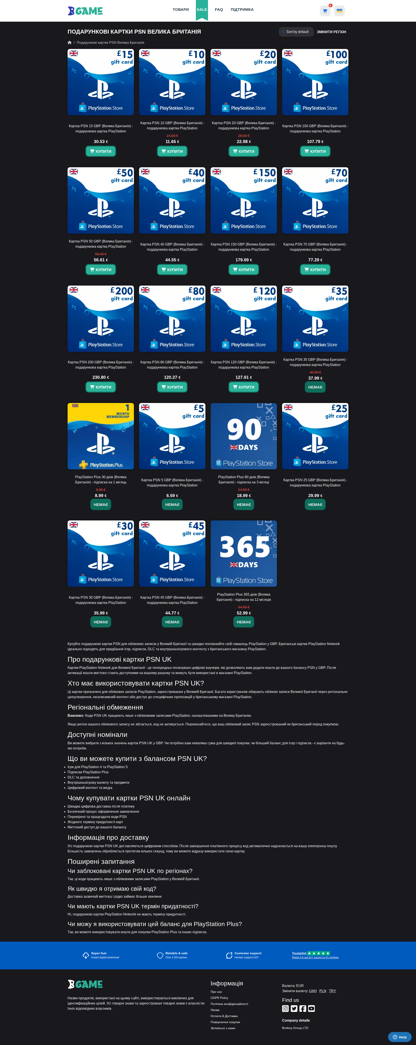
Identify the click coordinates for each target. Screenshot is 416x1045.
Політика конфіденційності (229, 1004)
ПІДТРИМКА (242, 9)
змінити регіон (331, 32)
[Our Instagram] (286, 1010)
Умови (215, 1010)
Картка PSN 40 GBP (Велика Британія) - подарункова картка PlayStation (172, 246)
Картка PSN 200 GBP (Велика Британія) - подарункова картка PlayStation (101, 364)
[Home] (70, 42)
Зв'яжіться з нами (223, 1028)
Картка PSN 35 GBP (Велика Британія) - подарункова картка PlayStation (315, 362)
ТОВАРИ (181, 9)
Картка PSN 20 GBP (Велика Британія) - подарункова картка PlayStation (244, 125)
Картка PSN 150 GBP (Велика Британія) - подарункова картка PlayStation (244, 246)
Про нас (216, 991)
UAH (313, 991)
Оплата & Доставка (224, 1016)
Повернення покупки (225, 1022)
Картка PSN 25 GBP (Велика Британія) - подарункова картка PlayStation (315, 482)
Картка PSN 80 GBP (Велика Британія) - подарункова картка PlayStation (172, 364)
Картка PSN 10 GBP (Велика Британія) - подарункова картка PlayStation (172, 125)
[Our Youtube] (312, 1010)
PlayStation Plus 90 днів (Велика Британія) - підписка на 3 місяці (244, 479)
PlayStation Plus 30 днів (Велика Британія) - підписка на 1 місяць (101, 479)
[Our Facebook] (303, 1010)
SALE (202, 9)
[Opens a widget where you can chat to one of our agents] (400, 1037)
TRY (332, 991)
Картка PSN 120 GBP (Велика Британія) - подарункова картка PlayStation (244, 364)
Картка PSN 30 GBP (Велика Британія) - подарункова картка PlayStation (101, 600)
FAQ (219, 9)
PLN (322, 991)
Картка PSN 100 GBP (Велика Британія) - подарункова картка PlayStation (315, 128)
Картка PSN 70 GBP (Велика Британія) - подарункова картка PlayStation (315, 246)
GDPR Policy (219, 997)
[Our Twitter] (295, 1010)
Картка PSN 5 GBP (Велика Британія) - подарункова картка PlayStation (172, 482)
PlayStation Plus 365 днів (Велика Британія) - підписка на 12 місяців (244, 597)
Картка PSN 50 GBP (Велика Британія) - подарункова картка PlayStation (101, 243)
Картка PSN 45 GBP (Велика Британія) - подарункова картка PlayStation (172, 600)
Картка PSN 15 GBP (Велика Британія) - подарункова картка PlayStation (101, 128)
